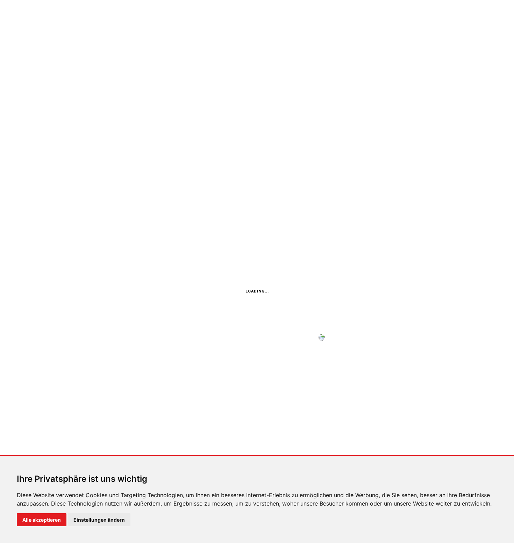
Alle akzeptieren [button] (41, 520)
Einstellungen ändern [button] (99, 520)
